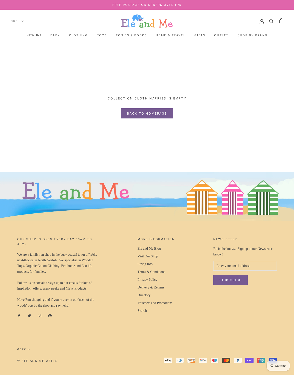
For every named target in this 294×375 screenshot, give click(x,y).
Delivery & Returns (151, 287)
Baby (55, 35)
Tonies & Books (131, 35)
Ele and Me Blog (149, 248)
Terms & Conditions (151, 272)
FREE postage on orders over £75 (147, 4)
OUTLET (221, 35)
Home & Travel (171, 35)
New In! (33, 35)
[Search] (271, 21)
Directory (144, 295)
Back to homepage (147, 113)
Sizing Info (145, 264)
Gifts (199, 35)
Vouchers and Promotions (155, 303)
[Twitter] (29, 315)
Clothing (78, 35)
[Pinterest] (50, 315)
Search (142, 310)
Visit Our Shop (148, 256)
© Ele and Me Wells (37, 360)
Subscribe (230, 280)
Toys (102, 35)
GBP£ (15, 21)
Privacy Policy (147, 279)
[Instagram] (39, 315)
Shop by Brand (253, 35)
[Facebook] (19, 315)
